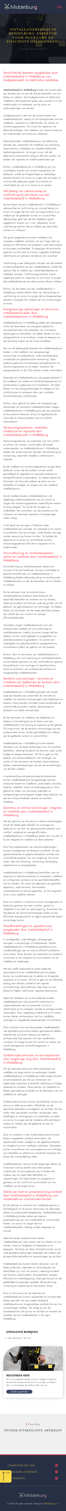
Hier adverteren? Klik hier (19, 1338)
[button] (56, 1465)
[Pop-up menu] (59, 7)
